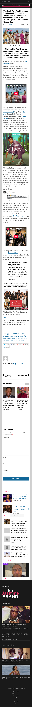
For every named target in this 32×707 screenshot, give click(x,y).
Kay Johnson (8, 24)
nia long (23, 335)
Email (4, 464)
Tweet (7, 344)
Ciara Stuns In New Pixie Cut (9, 639)
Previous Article (8, 375)
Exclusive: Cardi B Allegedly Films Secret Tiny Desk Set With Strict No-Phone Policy (20, 496)
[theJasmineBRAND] (16, 5)
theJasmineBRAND (20, 688)
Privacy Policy (16, 694)
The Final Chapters (19, 216)
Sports (5, 563)
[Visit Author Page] (5, 358)
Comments (20, 516)
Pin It (26, 344)
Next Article (22, 375)
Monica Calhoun (7, 335)
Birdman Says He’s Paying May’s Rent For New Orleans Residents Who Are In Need (14, 625)
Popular (6, 516)
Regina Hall (13, 336)
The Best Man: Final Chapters (17, 340)
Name (4, 457)
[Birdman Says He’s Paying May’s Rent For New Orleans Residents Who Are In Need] (16, 614)
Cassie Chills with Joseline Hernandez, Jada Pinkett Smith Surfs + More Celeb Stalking (15, 661)
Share (7, 347)
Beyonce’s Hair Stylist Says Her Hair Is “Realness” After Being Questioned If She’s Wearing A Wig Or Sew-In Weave (15, 634)
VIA (4, 317)
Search (16, 702)
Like (14, 344)
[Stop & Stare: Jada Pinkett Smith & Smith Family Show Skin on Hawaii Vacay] (16, 670)
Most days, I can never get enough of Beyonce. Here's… (19, 531)
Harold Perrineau (10, 333)
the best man (19, 338)
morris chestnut (16, 335)
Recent (13, 516)
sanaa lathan (19, 336)
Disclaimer (16, 692)
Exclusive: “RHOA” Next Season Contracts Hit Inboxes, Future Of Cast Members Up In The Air (21, 508)
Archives (16, 700)
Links (16, 704)
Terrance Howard (10, 338)
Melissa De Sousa (20, 333)
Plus (20, 344)
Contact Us (16, 696)
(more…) (19, 522)
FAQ (16, 698)
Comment (6, 437)
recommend (6, 336)
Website (5, 470)
